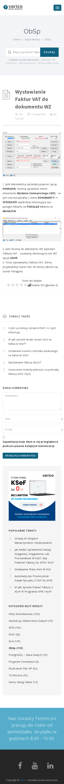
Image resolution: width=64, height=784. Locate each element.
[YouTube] (34, 767)
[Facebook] (20, 767)
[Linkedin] (50, 767)
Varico (23, 780)
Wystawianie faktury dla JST (24, 362)
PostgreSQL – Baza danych (25, 655)
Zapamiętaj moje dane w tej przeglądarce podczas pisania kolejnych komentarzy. (30, 444)
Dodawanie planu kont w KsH (33, 569)
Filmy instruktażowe (21, 614)
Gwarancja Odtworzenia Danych (28, 620)
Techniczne (15, 675)
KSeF (12, 634)
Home (16, 39)
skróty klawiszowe (48, 63)
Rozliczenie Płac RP (20, 668)
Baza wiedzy (32, 39)
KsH (11, 641)
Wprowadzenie (27, 63)
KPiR (11, 627)
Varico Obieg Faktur (20, 682)
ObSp (47, 39)
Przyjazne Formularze (22, 661)
